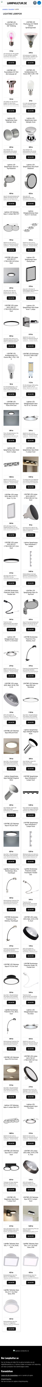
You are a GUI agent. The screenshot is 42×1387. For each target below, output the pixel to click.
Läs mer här (11, 62)
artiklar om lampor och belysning (30, 1364)
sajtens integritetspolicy (21, 1381)
